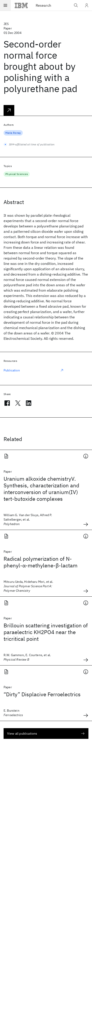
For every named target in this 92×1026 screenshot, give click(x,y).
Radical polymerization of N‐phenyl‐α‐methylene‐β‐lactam (40, 562)
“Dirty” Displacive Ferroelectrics (42, 694)
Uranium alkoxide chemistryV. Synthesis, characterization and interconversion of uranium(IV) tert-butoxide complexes (41, 488)
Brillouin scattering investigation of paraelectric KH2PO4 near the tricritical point (46, 632)
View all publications (22, 733)
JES (6, 24)
